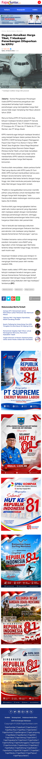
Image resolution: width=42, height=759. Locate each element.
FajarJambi (31, 730)
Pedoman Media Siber (29, 717)
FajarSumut (31, 727)
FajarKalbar (9, 748)
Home (4, 31)
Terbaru (7, 10)
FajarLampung (34, 732)
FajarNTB (17, 750)
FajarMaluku (10, 753)
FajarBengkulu (20, 732)
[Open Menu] (39, 2)
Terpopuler (21, 10)
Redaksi (7, 717)
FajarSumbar (10, 727)
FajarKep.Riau (10, 730)
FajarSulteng (7, 743)
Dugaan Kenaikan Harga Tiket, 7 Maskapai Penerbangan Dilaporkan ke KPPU (19, 39)
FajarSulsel (35, 743)
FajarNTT (26, 750)
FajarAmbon (23, 745)
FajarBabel (11, 735)
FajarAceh (21, 727)
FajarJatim (31, 737)
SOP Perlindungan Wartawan (21, 721)
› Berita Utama (11, 31)
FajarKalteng (20, 748)
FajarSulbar (33, 740)
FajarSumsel (7, 732)
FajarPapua (31, 753)
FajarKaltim (7, 750)
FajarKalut (33, 745)
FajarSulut (22, 740)
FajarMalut (21, 753)
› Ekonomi (19, 31)
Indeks (35, 10)
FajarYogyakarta (10, 740)
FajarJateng (21, 737)
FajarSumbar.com (29, 723)
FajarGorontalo (10, 745)
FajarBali (34, 750)
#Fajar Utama (29, 289)
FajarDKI (31, 735)
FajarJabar (9, 737)
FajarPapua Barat (20, 755)
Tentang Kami (16, 717)
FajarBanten (22, 735)
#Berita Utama (7, 289)
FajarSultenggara (22, 743)
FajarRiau (22, 730)
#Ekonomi (18, 289)
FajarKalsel (31, 748)
